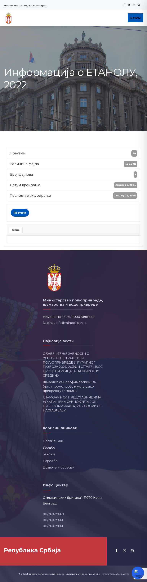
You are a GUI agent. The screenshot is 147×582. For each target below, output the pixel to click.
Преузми (20, 212)
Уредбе (49, 447)
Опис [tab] (15, 229)
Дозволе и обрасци (59, 467)
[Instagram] (133, 5)
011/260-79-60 (53, 514)
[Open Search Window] (138, 5)
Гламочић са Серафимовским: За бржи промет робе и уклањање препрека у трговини (69, 386)
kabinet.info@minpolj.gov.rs (65, 323)
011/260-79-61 (53, 520)
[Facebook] (124, 5)
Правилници (54, 441)
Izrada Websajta (111, 573)
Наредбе (50, 461)
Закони (49, 454)
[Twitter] (128, 5)
